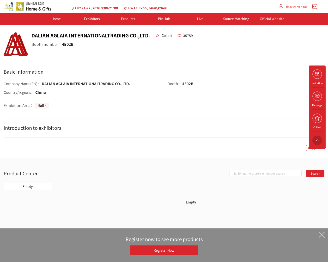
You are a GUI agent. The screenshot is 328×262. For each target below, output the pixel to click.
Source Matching (236, 18)
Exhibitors (92, 18)
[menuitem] (56, 19)
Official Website (272, 18)
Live (200, 18)
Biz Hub (164, 18)
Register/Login (296, 7)
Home (56, 18)
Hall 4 (42, 105)
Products (128, 18)
